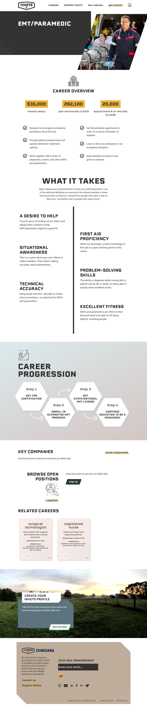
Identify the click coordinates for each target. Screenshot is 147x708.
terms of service (106, 701)
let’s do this (59, 626)
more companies (116, 452)
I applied (52, 500)
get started (115, 5)
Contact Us (29, 680)
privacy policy (122, 701)
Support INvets (31, 685)
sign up (73, 481)
